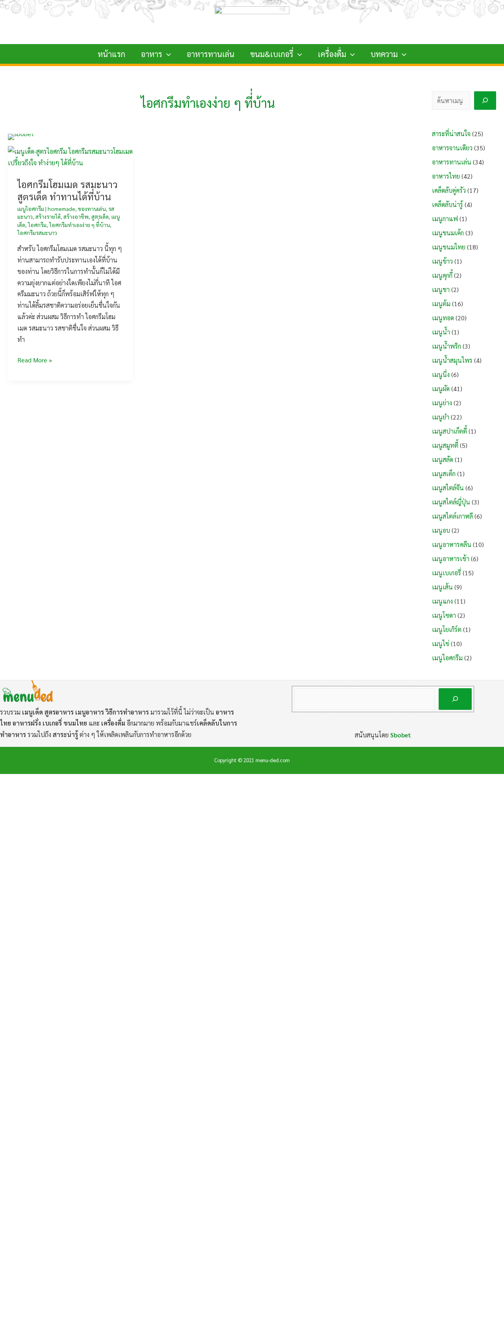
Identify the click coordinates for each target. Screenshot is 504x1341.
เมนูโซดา (444, 615)
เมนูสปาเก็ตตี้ (449, 431)
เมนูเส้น (442, 587)
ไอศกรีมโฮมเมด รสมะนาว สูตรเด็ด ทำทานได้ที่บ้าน (67, 190)
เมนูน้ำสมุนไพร (452, 360)
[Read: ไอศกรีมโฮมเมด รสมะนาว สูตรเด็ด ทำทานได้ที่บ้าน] (70, 156)
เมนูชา (441, 289)
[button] (166, 54)
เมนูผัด (441, 388)
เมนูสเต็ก (444, 473)
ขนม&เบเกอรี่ (271, 54)
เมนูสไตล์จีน (448, 488)
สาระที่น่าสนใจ (451, 133)
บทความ (384, 54)
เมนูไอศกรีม (30, 208)
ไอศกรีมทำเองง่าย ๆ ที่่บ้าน (79, 224)
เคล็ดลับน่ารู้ (447, 204)
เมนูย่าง (442, 403)
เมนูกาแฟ (445, 218)
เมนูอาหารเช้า (450, 558)
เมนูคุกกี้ (442, 275)
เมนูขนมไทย (448, 247)
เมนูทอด (443, 318)
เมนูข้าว (442, 261)
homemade (61, 208)
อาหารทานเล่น (210, 54)
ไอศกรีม (37, 224)
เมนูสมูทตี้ (445, 445)
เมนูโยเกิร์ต (446, 629)
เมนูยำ (440, 417)
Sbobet (400, 735)
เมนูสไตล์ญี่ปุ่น (451, 502)
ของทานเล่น (92, 208)
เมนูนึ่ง (441, 374)
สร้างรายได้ (48, 216)
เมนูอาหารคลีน (451, 544)
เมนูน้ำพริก (446, 346)
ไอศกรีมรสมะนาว (37, 232)
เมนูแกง (442, 601)
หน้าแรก (111, 54)
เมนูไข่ (440, 643)
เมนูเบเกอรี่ (446, 573)
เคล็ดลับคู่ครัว (449, 190)
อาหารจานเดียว (452, 148)
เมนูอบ (441, 530)
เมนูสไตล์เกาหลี (452, 516)
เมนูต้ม (441, 303)
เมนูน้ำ (441, 332)
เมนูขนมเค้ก (448, 233)
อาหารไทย (446, 176)
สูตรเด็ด (100, 216)
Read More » (34, 360)
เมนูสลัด (442, 459)
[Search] (485, 100)
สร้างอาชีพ (76, 216)
